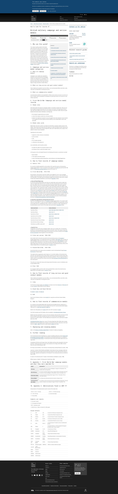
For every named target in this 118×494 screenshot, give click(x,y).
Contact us (47, 467)
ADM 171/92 (51, 214)
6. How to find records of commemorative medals (58, 64)
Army (57, 167)
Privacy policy (70, 485)
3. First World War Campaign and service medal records (58, 54)
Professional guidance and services (80, 19)
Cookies (75, 485)
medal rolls (35, 193)
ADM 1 (37, 291)
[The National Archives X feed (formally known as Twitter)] (32, 475)
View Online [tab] (34, 37)
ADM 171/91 (62, 210)
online (53, 190)
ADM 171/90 (56, 210)
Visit (60, 16)
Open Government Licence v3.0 (52, 490)
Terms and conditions (63, 485)
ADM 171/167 (51, 216)
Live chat (71, 33)
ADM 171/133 (51, 223)
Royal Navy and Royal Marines (41, 169)
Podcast (46, 472)
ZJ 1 (57, 324)
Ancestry (48, 200)
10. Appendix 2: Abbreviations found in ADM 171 (59, 78)
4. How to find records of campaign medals (58, 57)
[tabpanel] (49, 40)
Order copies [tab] (43, 37)
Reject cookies (43, 11)
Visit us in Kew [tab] (53, 37)
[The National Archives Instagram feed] (42, 475)
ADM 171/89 (51, 210)
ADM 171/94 (51, 212)
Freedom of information (54, 485)
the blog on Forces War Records (60, 258)
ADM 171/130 (51, 222)
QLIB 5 (59, 309)
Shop (86, 14)
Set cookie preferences (52, 11)
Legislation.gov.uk (63, 467)
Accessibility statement (46, 485)
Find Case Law (62, 469)
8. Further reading (54, 70)
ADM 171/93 (57, 214)
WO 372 (39, 190)
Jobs (46, 478)
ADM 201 (42, 291)
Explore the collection (64, 19)
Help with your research (38, 23)
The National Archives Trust (64, 472)
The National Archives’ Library (60, 312)
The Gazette (62, 471)
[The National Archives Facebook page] (37, 475)
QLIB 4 (44, 309)
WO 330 (43, 307)
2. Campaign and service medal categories (58, 50)
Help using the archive (78, 16)
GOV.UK (85, 491)
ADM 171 (33, 291)
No (70, 75)
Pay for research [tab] (63, 37)
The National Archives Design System (65, 477)
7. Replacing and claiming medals (57, 67)
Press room (47, 476)
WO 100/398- (60, 240)
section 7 (51, 244)
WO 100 (39, 307)
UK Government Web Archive (65, 465)
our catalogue (45, 284)
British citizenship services (50, 479)
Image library (47, 474)
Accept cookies (35, 11)
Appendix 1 (54, 178)
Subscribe (78, 473)
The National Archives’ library (38, 338)
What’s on (61, 18)
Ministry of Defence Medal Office (41, 330)
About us (47, 465)
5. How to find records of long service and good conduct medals (58, 60)
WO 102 (64, 284)
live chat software (84, 34)
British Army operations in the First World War (45, 197)
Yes (72, 75)
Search (82, 14)
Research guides (46, 23)
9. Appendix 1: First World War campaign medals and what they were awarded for (58, 74)
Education (76, 18)
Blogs (46, 471)
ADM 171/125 (51, 220)
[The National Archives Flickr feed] (39, 475)
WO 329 (65, 191)
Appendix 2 (59, 205)
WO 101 (59, 284)
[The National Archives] (33, 18)
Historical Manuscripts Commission (51, 481)
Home (31, 23)
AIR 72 (47, 297)
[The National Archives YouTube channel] (35, 475)
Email (70, 42)
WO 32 (35, 286)
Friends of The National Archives (65, 474)
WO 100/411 (58, 239)
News (46, 469)
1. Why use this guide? (55, 47)
